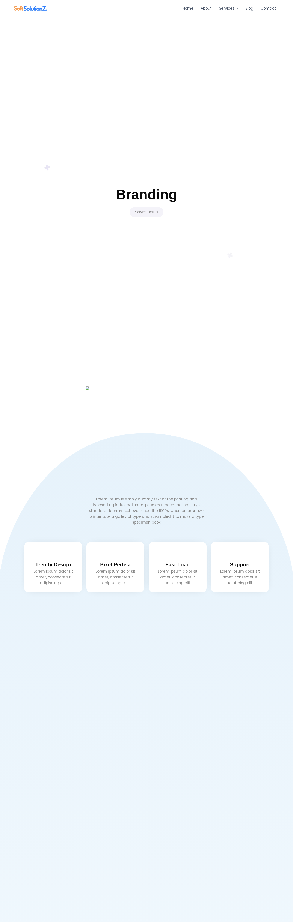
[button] (146, 212)
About (206, 8)
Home (188, 8)
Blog (249, 8)
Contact (268, 8)
